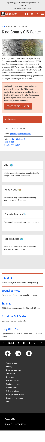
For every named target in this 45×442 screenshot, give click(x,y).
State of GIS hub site (18, 106)
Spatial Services (11, 290)
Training (6, 303)
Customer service (13, 384)
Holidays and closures (15, 394)
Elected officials (12, 380)
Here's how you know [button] (22, 8)
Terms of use (11, 363)
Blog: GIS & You (10, 329)
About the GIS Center (14, 316)
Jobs (8, 401)
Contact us (10, 373)
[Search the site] (37, 13)
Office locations (12, 391)
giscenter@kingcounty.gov (20, 134)
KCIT (3, 26)
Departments (11, 387)
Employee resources (14, 398)
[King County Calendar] (26, 13)
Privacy (9, 366)
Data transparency (13, 370)
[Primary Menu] (42, 13)
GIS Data (7, 278)
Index (11, 343)
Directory (10, 377)
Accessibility (10, 419)
